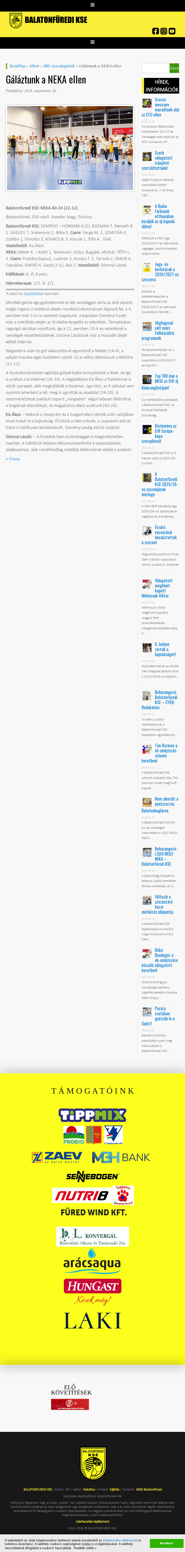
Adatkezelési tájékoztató (120, 1540)
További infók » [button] (84, 1548)
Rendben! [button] (166, 1543)
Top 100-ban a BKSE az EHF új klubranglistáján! (160, 382)
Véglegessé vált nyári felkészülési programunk (158, 330)
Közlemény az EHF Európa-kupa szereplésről (159, 433)
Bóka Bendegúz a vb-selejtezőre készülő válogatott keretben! (160, 960)
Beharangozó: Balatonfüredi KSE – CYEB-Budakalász (159, 699)
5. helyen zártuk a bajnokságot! (165, 649)
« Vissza (13, 458)
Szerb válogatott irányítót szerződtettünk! (157, 160)
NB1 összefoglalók (59, 66)
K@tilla (114, 1489)
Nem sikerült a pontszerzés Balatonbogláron (160, 805)
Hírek (34, 66)
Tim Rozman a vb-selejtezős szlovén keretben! (159, 753)
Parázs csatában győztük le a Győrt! (158, 1016)
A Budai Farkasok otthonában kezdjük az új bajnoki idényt (158, 216)
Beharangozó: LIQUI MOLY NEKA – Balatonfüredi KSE (159, 856)
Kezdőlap (18, 66)
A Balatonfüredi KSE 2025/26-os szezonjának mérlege (160, 484)
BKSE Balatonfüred (149, 1489)
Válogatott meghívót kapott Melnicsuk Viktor (157, 588)
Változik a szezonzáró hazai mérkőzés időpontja (157, 904)
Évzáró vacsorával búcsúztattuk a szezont (159, 534)
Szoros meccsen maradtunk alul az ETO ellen (160, 107)
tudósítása (33, 293)
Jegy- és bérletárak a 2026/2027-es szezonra (160, 271)
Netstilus (89, 1489)
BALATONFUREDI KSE (38, 1489)
